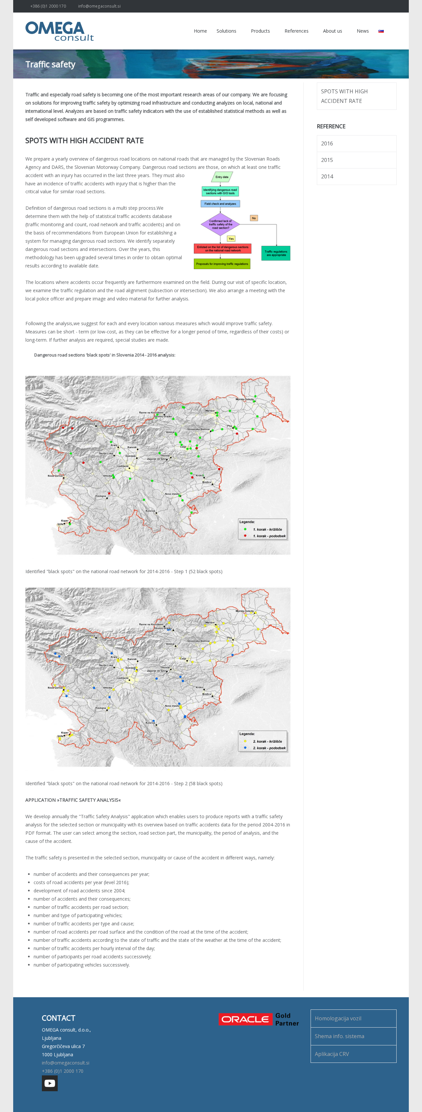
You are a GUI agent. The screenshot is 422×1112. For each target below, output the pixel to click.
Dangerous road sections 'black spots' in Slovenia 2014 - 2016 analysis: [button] (104, 355)
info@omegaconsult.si (99, 6)
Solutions (226, 31)
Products (260, 31)
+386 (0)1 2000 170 (48, 6)
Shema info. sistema (339, 1036)
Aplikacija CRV (332, 1054)
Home (200, 31)
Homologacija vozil (338, 1018)
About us (332, 31)
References (297, 31)
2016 (327, 143)
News (363, 31)
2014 (327, 176)
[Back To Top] (405, 1096)
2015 (327, 160)
